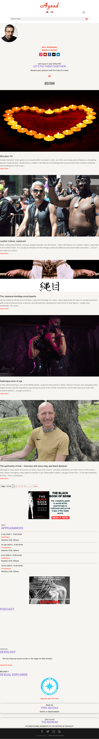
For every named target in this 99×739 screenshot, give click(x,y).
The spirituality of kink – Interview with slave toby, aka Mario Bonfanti (33, 466)
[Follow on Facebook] (49, 54)
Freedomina (6, 547)
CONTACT (53, 50)
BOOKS (45, 50)
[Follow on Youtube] (45, 54)
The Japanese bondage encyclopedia (18, 296)
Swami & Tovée (6, 665)
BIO (43, 47)
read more (4, 168)
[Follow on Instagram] (40, 54)
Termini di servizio (56, 735)
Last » (35, 486)
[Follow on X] (54, 54)
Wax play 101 (6, 156)
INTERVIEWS (52, 47)
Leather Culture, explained (13, 241)
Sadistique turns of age (11, 381)
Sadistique (5, 537)
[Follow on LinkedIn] (58, 54)
